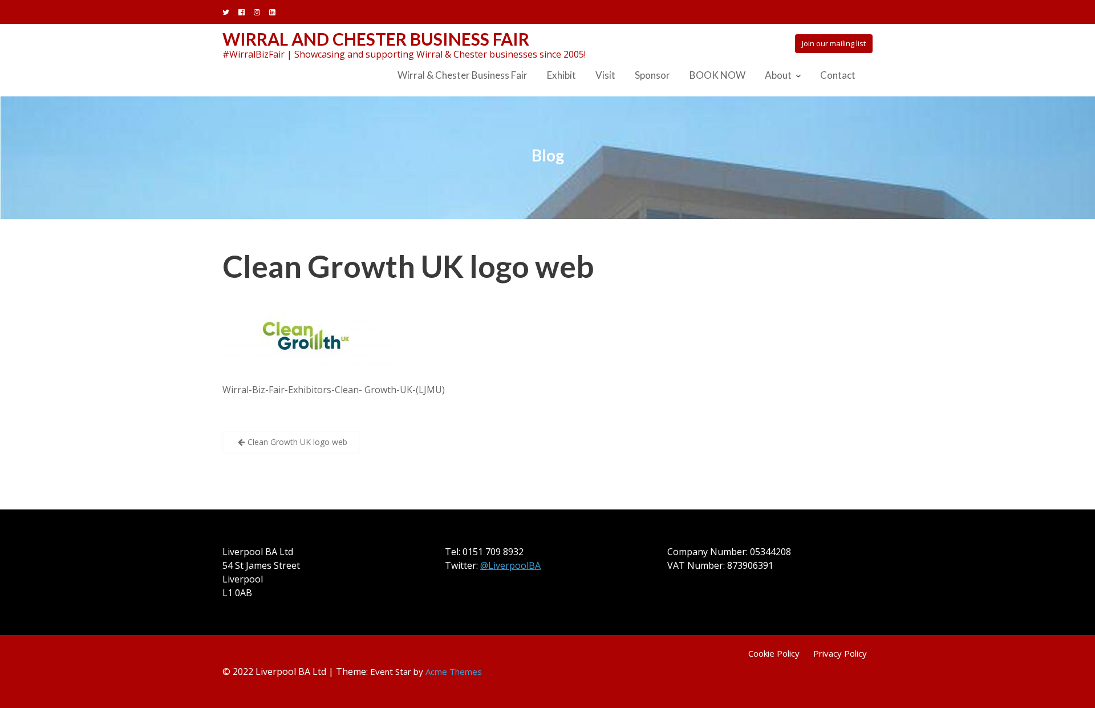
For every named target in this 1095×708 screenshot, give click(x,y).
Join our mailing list (834, 43)
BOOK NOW (717, 75)
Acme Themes (453, 671)
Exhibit (561, 75)
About (778, 75)
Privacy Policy (840, 653)
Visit (605, 75)
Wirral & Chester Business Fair (463, 75)
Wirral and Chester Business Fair (375, 39)
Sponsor (652, 75)
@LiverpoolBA (510, 565)
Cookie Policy (774, 653)
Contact (837, 75)
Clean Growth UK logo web (408, 266)
